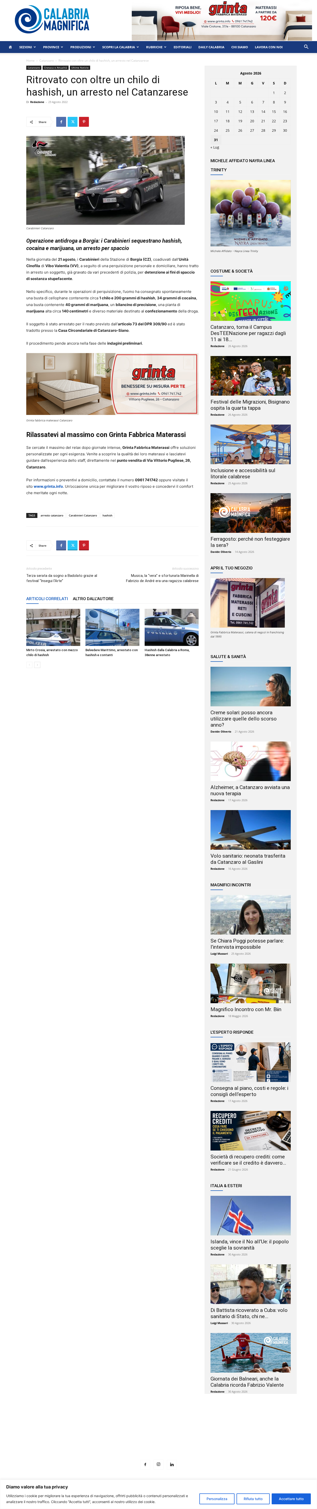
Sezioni (25, 47)
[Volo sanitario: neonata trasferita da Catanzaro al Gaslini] (251, 830)
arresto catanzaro (52, 515)
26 (240, 130)
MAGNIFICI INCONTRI (231, 884)
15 (274, 111)
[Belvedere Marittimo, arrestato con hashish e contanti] (112, 627)
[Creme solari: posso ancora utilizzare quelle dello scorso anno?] (251, 686)
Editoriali (182, 47)
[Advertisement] (158, 1436)
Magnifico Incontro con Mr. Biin (246, 1009)
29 (274, 130)
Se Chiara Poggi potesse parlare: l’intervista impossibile (247, 944)
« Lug (215, 147)
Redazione (37, 102)
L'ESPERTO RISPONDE (232, 1032)
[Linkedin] (172, 1465)
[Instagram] (158, 1464)
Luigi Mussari (219, 953)
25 (228, 130)
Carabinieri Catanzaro (83, 515)
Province (51, 47)
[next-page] (37, 665)
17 (216, 121)
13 (252, 111)
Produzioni (80, 47)
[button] (306, 47)
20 (252, 121)
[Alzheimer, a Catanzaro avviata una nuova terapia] (251, 761)
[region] (158, 1494)
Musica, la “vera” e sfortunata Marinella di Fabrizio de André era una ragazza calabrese (162, 578)
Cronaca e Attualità (55, 67)
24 (216, 130)
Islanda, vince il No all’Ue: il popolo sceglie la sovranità (250, 1245)
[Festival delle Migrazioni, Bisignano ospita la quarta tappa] (251, 376)
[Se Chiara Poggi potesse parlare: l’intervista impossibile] (251, 915)
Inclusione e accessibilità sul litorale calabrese (243, 473)
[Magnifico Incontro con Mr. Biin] (251, 983)
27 (252, 130)
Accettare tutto (291, 1499)
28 (263, 130)
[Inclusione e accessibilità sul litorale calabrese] (251, 444)
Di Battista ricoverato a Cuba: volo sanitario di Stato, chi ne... (249, 1313)
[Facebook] (61, 122)
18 (228, 121)
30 (285, 130)
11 (228, 111)
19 (240, 121)
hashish (107, 515)
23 (285, 121)
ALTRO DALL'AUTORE (93, 598)
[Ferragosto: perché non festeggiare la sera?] (251, 513)
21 (263, 121)
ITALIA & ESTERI (226, 1185)
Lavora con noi (269, 47)
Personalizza (217, 1499)
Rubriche (154, 47)
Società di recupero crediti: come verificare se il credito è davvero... (248, 1160)
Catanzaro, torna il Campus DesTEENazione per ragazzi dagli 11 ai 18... (248, 333)
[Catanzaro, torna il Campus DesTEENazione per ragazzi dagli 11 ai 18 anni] (251, 301)
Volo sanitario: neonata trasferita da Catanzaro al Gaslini (248, 859)
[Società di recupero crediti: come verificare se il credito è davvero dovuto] (251, 1131)
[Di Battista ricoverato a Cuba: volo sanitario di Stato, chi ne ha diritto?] (251, 1284)
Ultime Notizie (80, 67)
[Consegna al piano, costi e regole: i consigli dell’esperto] (251, 1062)
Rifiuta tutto (253, 1499)
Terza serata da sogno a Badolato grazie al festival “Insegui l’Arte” (61, 578)
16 (285, 111)
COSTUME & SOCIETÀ (232, 271)
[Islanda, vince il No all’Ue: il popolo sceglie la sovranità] (251, 1215)
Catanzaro (46, 60)
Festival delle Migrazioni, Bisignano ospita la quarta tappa (250, 405)
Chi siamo (239, 47)
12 (240, 111)
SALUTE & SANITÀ (228, 656)
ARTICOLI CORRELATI (47, 598)
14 (263, 111)
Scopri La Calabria (118, 47)
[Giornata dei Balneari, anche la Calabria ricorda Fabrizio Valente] (251, 1353)
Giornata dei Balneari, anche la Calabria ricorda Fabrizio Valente (247, 1382)
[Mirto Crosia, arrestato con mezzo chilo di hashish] (53, 627)
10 (216, 111)
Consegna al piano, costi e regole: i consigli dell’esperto (249, 1091)
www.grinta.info (48, 486)
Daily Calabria (211, 47)
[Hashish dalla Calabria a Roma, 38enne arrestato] (172, 627)
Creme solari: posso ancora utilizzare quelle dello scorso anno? (244, 719)
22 (274, 121)
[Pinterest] (84, 122)
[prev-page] (29, 665)
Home (30, 60)
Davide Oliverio (221, 552)
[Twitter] (73, 122)
